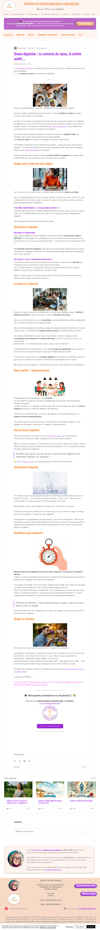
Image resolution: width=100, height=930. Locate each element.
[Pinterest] (6, 909)
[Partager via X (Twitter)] (20, 761)
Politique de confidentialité (48, 928)
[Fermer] (97, 926)
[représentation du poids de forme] (82, 789)
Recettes (31, 35)
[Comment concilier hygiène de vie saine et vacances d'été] (50, 789)
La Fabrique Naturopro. (53, 870)
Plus (80, 35)
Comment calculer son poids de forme (81, 801)
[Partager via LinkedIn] (24, 761)
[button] (93, 35)
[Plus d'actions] (85, 48)
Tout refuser (80, 927)
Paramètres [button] (69, 927)
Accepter (91, 927)
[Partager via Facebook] (15, 761)
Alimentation (20, 35)
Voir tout (93, 778)
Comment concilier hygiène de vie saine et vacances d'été (49, 802)
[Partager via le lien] (29, 761)
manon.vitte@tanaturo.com (51, 900)
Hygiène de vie (19, 754)
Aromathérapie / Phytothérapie (47, 35)
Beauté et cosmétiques (68, 35)
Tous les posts (8, 35)
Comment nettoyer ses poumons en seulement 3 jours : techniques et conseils (17, 802)
